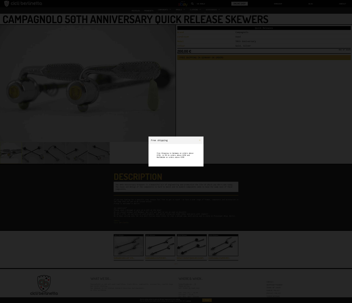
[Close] (199, 140)
